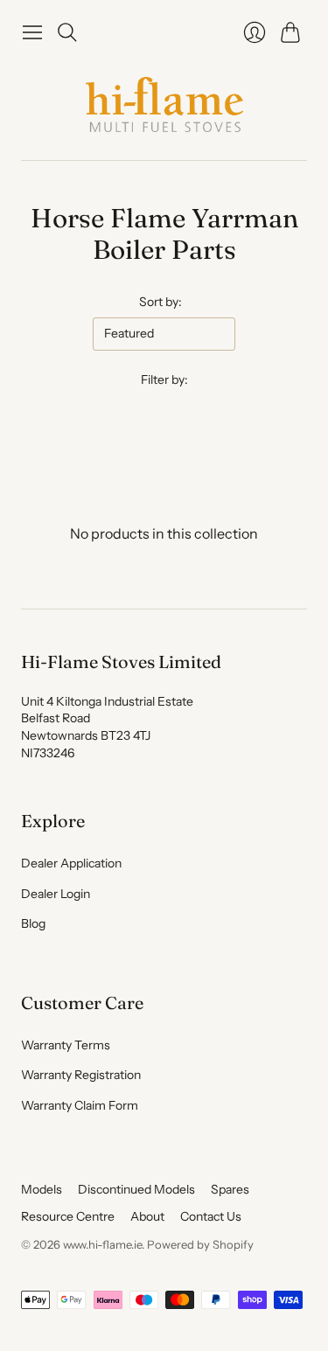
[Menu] (32, 32)
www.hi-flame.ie (102, 1244)
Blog (33, 923)
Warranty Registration (81, 1075)
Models (41, 1189)
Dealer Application (71, 863)
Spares (230, 1189)
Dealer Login (55, 894)
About (147, 1216)
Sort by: (160, 302)
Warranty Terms (65, 1045)
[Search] (67, 32)
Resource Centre (68, 1216)
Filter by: (164, 379)
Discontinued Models (136, 1189)
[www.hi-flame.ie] (164, 104)
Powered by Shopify (200, 1244)
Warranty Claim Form (79, 1105)
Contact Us (210, 1216)
